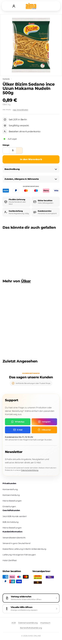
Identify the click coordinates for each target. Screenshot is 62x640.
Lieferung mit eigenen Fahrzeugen (19, 554)
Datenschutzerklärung (29, 470)
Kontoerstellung (10, 489)
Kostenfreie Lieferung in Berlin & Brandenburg (24, 549)
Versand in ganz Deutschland (16, 543)
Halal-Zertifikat (10, 560)
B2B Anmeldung (11, 522)
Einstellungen (9, 506)
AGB (13, 623)
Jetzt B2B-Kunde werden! (15, 516)
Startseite (6, 79)
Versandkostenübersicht (14, 537)
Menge (6, 145)
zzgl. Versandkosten (20, 110)
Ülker (26, 281)
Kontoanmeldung (11, 495)
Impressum (45, 623)
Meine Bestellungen (12, 501)
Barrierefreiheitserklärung (31, 628)
